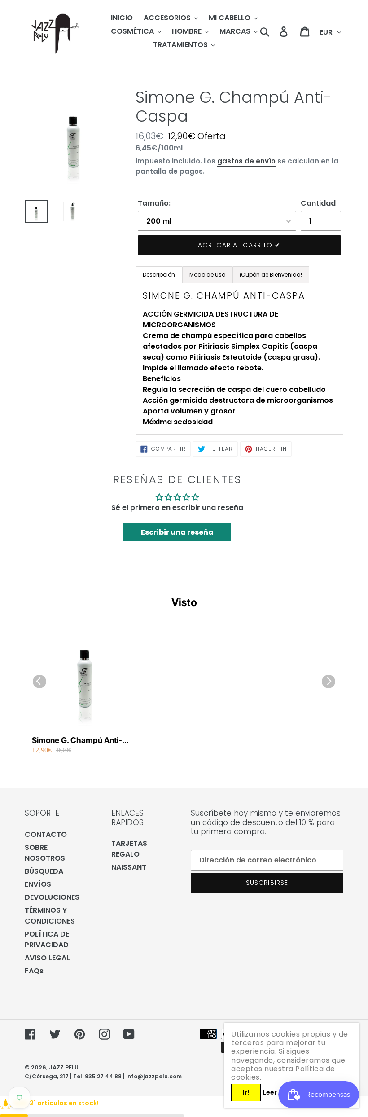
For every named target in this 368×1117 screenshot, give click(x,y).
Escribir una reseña (177, 532)
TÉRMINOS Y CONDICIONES (50, 915)
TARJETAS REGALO (129, 848)
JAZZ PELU (64, 1067)
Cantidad (318, 203)
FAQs (34, 971)
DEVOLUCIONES (52, 897)
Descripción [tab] (159, 274)
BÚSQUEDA (44, 871)
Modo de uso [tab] (207, 274)
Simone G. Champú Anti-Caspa (77, 740)
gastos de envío (246, 161)
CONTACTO (46, 834)
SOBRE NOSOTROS (45, 852)
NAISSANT (128, 867)
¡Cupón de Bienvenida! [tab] (271, 274)
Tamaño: (154, 203)
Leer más (278, 1092)
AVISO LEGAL (47, 958)
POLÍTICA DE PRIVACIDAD (47, 939)
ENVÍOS (38, 884)
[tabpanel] (239, 359)
